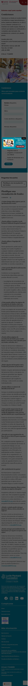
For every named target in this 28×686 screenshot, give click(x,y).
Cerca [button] (23, 138)
